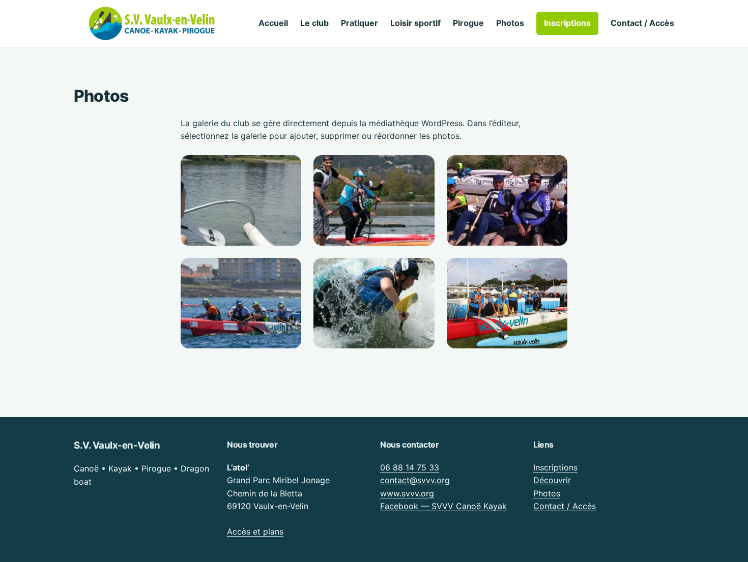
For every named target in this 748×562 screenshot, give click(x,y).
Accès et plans (255, 531)
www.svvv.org (407, 493)
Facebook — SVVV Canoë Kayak (443, 506)
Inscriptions (555, 467)
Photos (546, 493)
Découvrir (552, 480)
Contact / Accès (564, 506)
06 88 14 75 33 (409, 467)
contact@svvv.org (415, 480)
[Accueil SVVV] (153, 23)
